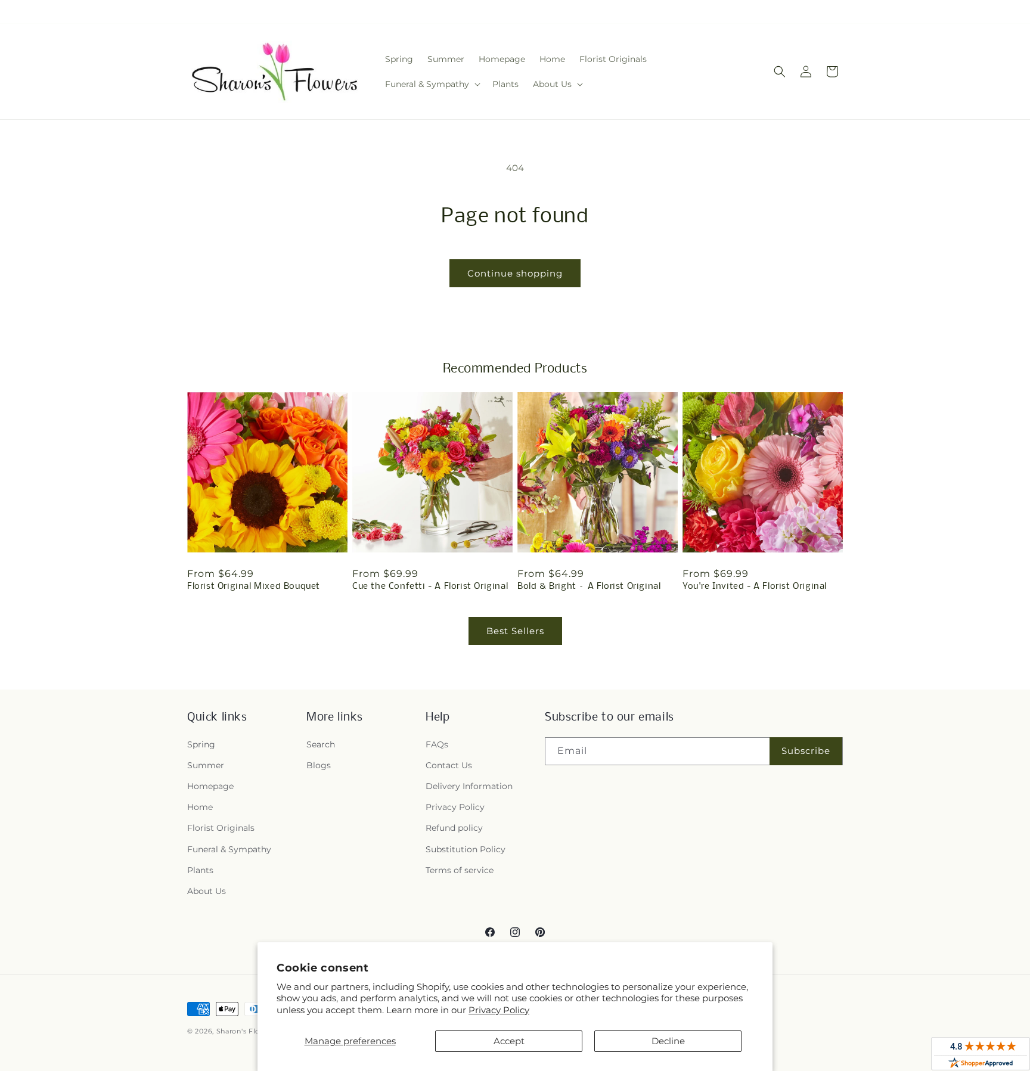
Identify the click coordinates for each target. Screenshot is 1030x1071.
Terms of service (460, 870)
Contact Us (449, 765)
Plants (200, 870)
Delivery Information (469, 786)
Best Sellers (515, 631)
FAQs (437, 744)
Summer (205, 765)
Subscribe (805, 750)
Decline (668, 1041)
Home (200, 807)
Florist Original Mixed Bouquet (253, 586)
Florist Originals (221, 827)
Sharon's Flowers (246, 1031)
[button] (431, 84)
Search (320, 744)
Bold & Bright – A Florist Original (588, 586)
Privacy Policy (499, 1010)
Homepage (210, 786)
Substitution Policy (465, 849)
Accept (509, 1041)
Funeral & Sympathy (229, 849)
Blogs (318, 765)
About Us (206, 891)
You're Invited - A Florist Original (754, 586)
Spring (201, 744)
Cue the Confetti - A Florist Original (430, 586)
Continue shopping (515, 273)
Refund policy (454, 827)
